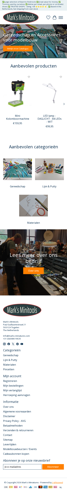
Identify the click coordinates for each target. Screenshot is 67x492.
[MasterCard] (40, 487)
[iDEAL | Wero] (11, 487)
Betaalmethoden (13, 425)
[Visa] (36, 487)
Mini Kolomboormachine (17, 117)
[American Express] (45, 487)
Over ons (33, 270)
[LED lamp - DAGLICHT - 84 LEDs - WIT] (49, 93)
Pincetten (8, 369)
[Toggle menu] (61, 17)
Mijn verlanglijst (12, 390)
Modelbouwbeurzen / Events (20, 449)
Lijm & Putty (49, 186)
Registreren (10, 381)
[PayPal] (50, 487)
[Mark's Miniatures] (20, 17)
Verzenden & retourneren (18, 430)
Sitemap (8, 439)
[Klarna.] (55, 487)
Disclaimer (9, 416)
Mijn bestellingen (13, 385)
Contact (7, 435)
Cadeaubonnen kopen (16, 454)
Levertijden (9, 444)
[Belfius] (25, 487)
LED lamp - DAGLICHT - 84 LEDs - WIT (50, 118)
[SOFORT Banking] (16, 487)
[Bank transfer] (6, 487)
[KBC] (30, 487)
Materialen (33, 222)
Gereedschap (17, 186)
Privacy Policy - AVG (14, 421)
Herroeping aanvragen (16, 395)
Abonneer (53, 467)
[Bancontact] (21, 487)
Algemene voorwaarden (17, 411)
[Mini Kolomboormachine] (17, 93)
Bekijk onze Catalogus (18, 48)
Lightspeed (57, 482)
